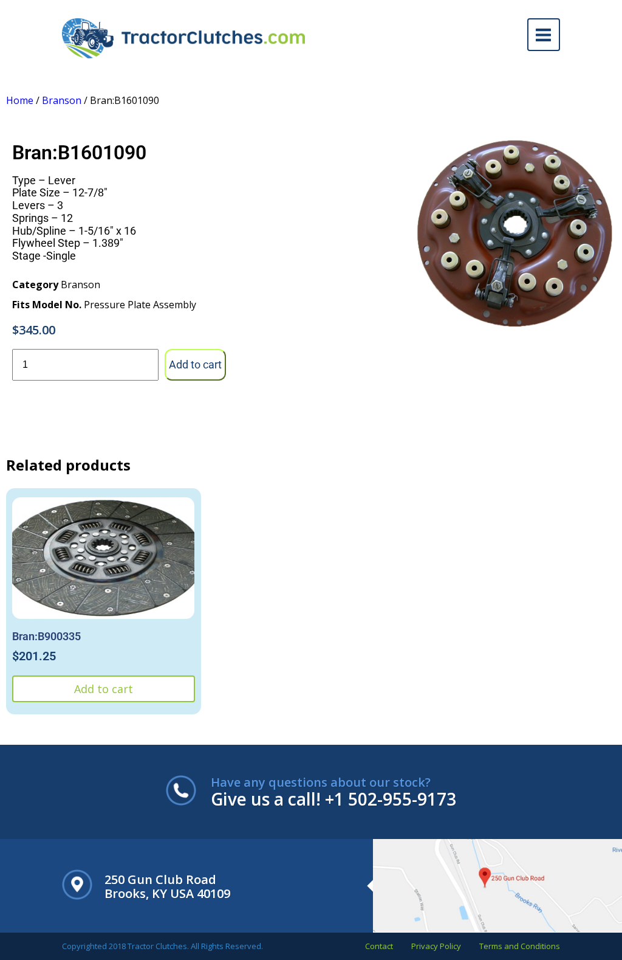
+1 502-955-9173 (390, 798)
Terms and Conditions (519, 946)
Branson (61, 100)
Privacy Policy (436, 946)
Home (19, 100)
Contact (379, 946)
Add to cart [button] (103, 689)
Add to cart (195, 364)
